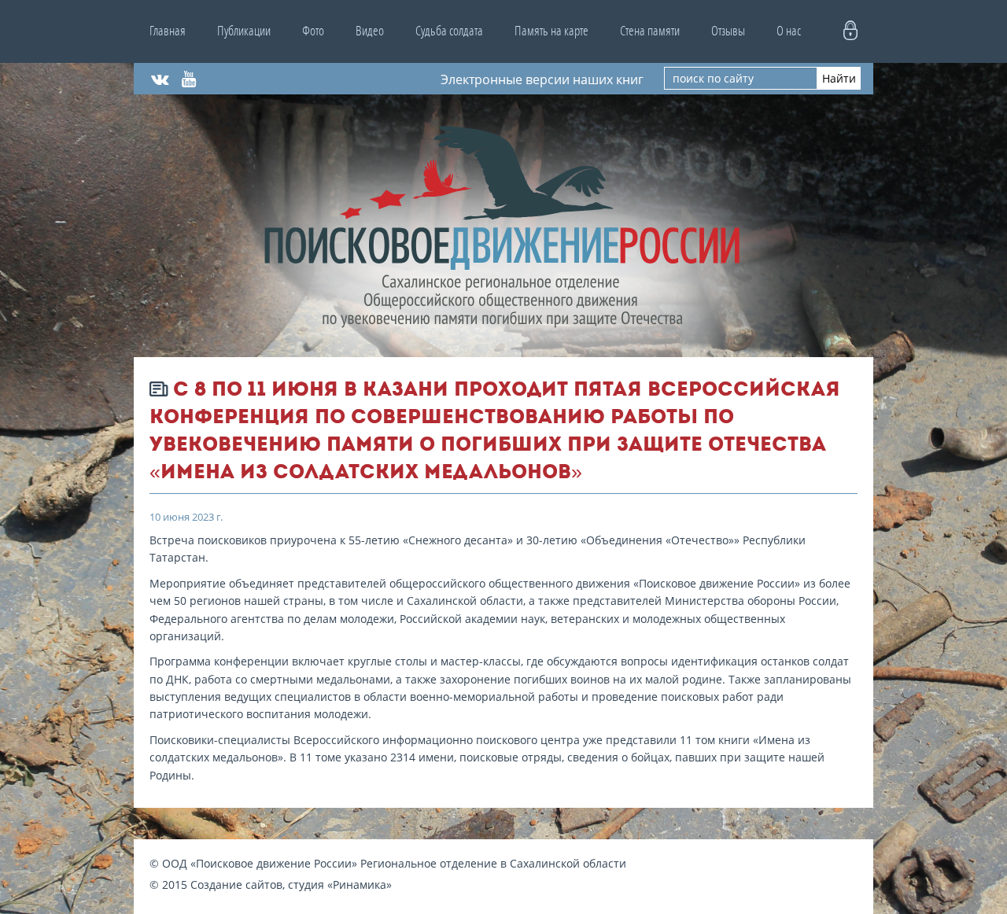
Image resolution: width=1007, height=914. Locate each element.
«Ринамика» (359, 884)
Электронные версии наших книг (542, 79)
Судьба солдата (449, 30)
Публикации (244, 30)
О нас (788, 30)
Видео (370, 30)
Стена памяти (650, 30)
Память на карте (551, 30)
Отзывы (728, 30)
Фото (313, 30)
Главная (167, 30)
